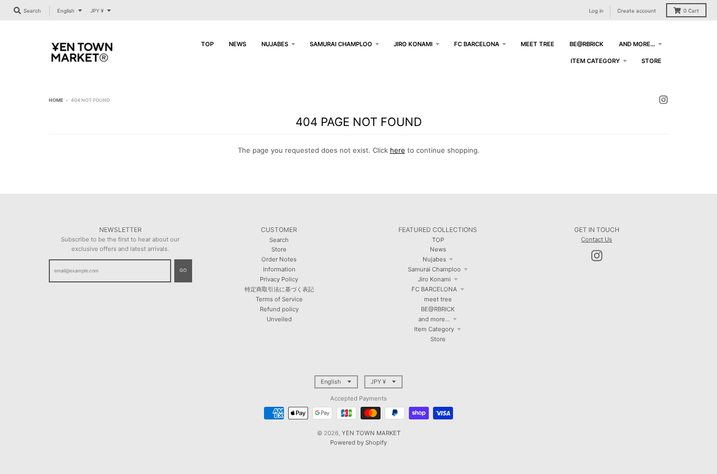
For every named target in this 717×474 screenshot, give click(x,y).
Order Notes (279, 259)
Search (279, 240)
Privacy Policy (279, 279)
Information (279, 269)
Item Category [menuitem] (595, 61)
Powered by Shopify (358, 442)
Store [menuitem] (651, 61)
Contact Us (596, 239)
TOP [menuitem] (207, 44)
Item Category (434, 329)
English (66, 11)
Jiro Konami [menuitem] (413, 44)
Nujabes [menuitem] (274, 44)
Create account (636, 11)
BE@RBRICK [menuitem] (587, 44)
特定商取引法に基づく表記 (279, 289)
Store (279, 249)
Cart (691, 11)
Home (56, 100)
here (397, 150)
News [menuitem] (237, 44)
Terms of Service (279, 299)
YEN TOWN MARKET (371, 433)
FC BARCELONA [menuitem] (476, 44)
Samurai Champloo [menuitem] (341, 44)
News (438, 249)
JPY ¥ (96, 11)
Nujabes (434, 259)
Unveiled (279, 319)
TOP (438, 240)
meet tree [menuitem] (537, 44)
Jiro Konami (434, 279)
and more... (434, 319)
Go (183, 270)
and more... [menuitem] (637, 44)
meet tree (438, 299)
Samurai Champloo (434, 269)
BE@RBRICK (438, 309)
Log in (596, 11)
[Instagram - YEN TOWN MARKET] (663, 99)
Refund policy (279, 309)
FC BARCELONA (434, 289)
